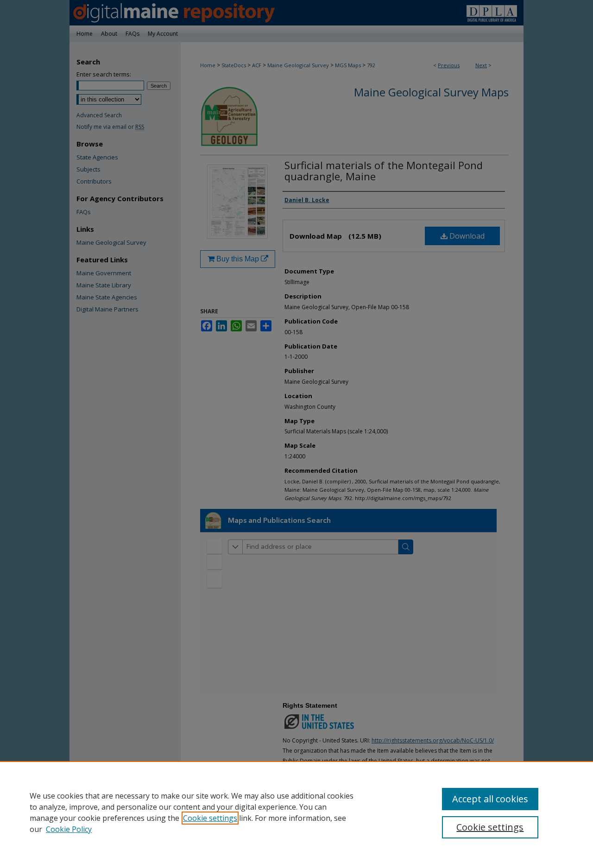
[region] (296, 812)
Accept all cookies (490, 799)
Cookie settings (210, 818)
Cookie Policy (69, 829)
